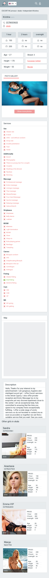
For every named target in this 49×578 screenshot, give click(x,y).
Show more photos (24, 111)
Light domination (12, 229)
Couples (9, 166)
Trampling (9, 247)
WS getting (10, 306)
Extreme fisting (11, 283)
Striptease (9, 213)
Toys (8, 147)
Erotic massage (11, 185)
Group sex (9, 141)
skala (20, 11)
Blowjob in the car (12, 264)
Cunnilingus (10, 267)
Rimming (9, 175)
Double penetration (13, 144)
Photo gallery (11, 76)
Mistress (9, 226)
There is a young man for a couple (17, 163)
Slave (8, 235)
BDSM (8, 232)
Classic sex (10, 132)
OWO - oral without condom (15, 138)
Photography (10, 160)
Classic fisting (11, 277)
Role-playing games (13, 241)
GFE (7, 258)
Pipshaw (9, 172)
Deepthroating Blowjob (14, 261)
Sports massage (12, 200)
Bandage (9, 244)
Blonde (30, 67)
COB (7, 293)
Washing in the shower (14, 169)
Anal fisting (10, 280)
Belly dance (10, 216)
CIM (7, 290)
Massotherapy (11, 194)
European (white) (34, 61)
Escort (8, 157)
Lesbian (9, 219)
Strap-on (9, 238)
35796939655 (12, 22)
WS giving (9, 303)
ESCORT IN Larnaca (9, 11)
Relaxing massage (12, 203)
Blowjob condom (12, 255)
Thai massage (11, 191)
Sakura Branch (11, 206)
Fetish (8, 150)
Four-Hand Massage (13, 197)
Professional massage (14, 182)
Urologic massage (12, 188)
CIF (7, 296)
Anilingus (9, 270)
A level (8, 135)
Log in (40, 3)
